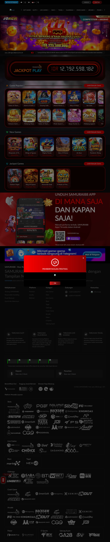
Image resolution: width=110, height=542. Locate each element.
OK (55, 283)
